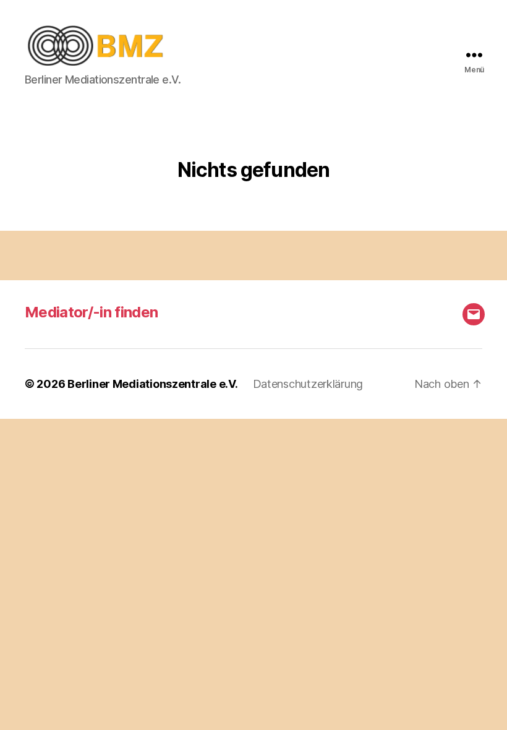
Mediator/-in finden (91, 312)
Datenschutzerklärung (308, 383)
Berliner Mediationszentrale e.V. (152, 383)
